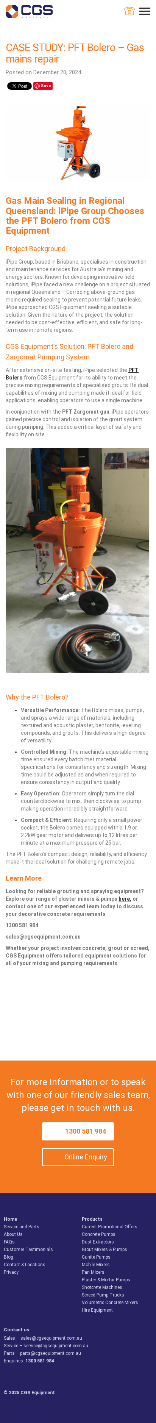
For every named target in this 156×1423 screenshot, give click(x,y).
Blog (8, 1257)
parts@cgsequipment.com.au (50, 1353)
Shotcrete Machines (102, 1287)
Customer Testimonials (28, 1249)
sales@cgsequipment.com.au (51, 1338)
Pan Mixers (93, 1272)
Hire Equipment (97, 1310)
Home (10, 1219)
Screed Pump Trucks (103, 1295)
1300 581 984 (85, 1131)
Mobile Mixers (96, 1264)
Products (92, 1219)
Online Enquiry (85, 1157)
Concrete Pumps (98, 1234)
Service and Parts (21, 1226)
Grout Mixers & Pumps (104, 1249)
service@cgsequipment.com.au (55, 1345)
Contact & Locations (24, 1264)
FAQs (9, 1242)
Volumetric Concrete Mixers (110, 1302)
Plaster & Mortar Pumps (106, 1279)
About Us (13, 1234)
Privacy (11, 1272)
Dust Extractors (98, 1242)
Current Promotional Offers (109, 1226)
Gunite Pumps (96, 1257)
